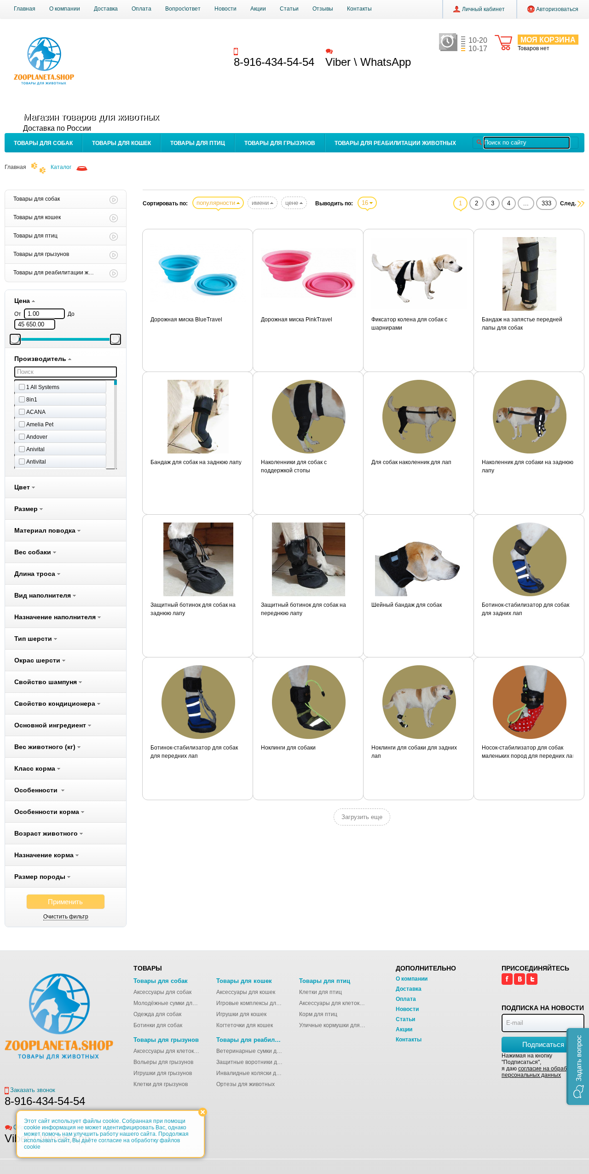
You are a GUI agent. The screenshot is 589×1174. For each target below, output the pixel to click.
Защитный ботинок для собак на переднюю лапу (303, 609)
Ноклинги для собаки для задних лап (414, 751)
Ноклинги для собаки (288, 747)
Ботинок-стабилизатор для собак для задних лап (525, 609)
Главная (24, 9)
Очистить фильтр (65, 916)
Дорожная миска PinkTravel (296, 319)
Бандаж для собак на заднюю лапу (196, 462)
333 (546, 203)
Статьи (289, 9)
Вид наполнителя (43, 595)
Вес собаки (33, 552)
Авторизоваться (557, 9)
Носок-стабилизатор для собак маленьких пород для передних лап (529, 751)
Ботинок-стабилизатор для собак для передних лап (194, 751)
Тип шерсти (34, 638)
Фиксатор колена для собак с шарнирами (409, 323)
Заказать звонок (262, 50)
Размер (27, 508)
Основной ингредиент (51, 725)
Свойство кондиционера (55, 703)
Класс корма (35, 768)
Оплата (141, 9)
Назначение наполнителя (56, 617)
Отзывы (322, 9)
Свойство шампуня (46, 682)
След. (568, 203)
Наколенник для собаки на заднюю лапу (527, 466)
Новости (225, 9)
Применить (65, 902)
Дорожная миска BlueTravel (186, 319)
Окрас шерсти (38, 660)
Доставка (106, 9)
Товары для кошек (121, 143)
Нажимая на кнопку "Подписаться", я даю (540, 1065)
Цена (23, 300)
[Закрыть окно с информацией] (202, 1112)
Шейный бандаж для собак (406, 605)
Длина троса (35, 573)
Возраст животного (47, 833)
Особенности (37, 790)
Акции (258, 9)
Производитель (41, 358)
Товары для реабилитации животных (395, 143)
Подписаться (543, 1044)
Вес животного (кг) (45, 746)
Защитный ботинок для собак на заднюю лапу (193, 609)
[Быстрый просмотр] (198, 274)
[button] (577, 1066)
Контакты (359, 9)
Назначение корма (44, 855)
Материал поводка (45, 530)
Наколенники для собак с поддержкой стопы (294, 466)
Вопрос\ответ (183, 9)
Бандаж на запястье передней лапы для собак (522, 323)
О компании (64, 9)
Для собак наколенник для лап (411, 462)
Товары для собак (43, 143)
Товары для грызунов (279, 143)
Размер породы (40, 876)
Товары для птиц (197, 143)
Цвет (23, 487)
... (526, 203)
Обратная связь (356, 50)
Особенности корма (47, 811)
